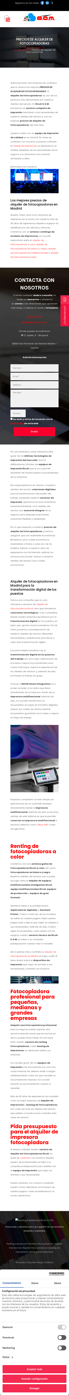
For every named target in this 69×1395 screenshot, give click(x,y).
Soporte (32, 1262)
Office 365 (42, 824)
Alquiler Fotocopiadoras (35, 1247)
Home (28, 47)
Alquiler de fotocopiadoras (28, 48)
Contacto (48, 1262)
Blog (40, 1262)
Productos (21, 1262)
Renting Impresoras (17, 1243)
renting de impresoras (25, 145)
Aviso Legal (17, 423)
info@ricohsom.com (35, 322)
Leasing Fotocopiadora (41, 1251)
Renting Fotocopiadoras (41, 1243)
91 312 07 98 (35, 316)
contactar (25, 1157)
